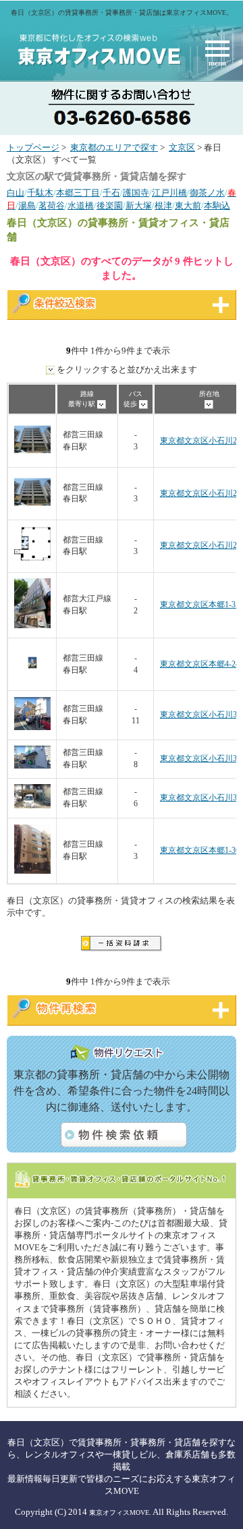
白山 (15, 193)
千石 (111, 193)
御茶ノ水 (207, 193)
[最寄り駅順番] (101, 404)
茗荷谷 (51, 206)
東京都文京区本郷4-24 (200, 664)
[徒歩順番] (143, 404)
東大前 (188, 206)
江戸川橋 (169, 193)
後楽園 (110, 206)
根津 (163, 206)
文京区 (182, 147)
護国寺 (136, 193)
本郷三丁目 (78, 193)
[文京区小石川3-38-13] (32, 727)
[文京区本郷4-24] (32, 678)
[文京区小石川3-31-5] (32, 806)
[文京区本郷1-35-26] (32, 625)
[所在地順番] (209, 404)
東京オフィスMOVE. (120, 1512)
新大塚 (139, 206)
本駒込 (217, 206)
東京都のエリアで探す (114, 147)
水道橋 (81, 206)
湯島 (27, 206)
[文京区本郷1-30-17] (32, 871)
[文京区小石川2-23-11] (32, 455)
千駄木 (40, 193)
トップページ (33, 147)
